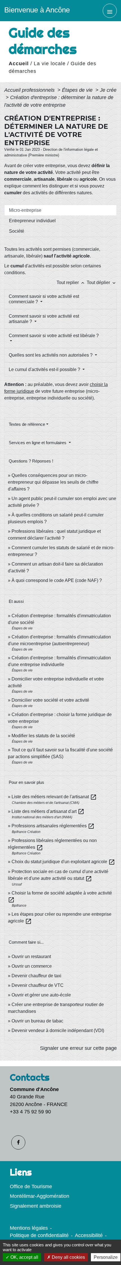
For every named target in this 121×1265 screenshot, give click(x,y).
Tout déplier (102, 282)
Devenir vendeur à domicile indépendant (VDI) (58, 1030)
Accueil (19, 63)
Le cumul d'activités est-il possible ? (45, 369)
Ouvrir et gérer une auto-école (41, 995)
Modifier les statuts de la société (43, 735)
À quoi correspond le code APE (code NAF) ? (57, 580)
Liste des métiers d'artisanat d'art (48, 811)
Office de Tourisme (31, 1186)
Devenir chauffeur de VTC (38, 985)
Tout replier (71, 282)
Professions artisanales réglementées (53, 825)
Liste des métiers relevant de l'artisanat (54, 796)
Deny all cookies (68, 1257)
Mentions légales (29, 1228)
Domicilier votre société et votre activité (51, 700)
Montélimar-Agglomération (39, 1196)
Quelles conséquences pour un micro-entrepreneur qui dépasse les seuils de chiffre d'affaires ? (53, 482)
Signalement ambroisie (35, 1206)
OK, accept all (23, 1257)
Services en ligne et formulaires (38, 442)
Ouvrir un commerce (32, 966)
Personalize (106, 1257)
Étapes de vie (78, 90)
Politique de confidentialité (39, 1235)
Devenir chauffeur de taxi (36, 975)
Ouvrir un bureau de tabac (37, 1020)
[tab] (60, 210)
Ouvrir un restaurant (31, 956)
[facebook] (18, 1142)
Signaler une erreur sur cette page (78, 1048)
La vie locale (50, 63)
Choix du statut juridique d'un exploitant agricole (63, 861)
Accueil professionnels (30, 90)
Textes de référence (27, 424)
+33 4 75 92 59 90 (30, 1111)
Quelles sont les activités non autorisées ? (51, 355)
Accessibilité (89, 1235)
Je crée (108, 90)
